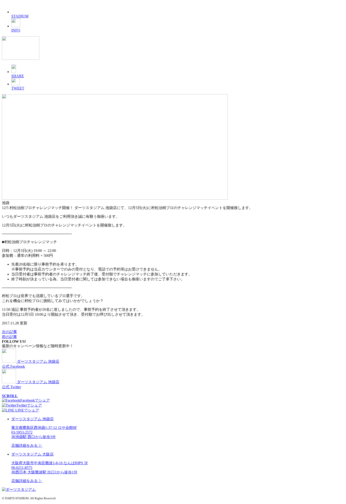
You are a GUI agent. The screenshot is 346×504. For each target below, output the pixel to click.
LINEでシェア (26, 410)
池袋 (5, 203)
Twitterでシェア (29, 405)
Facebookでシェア (35, 400)
